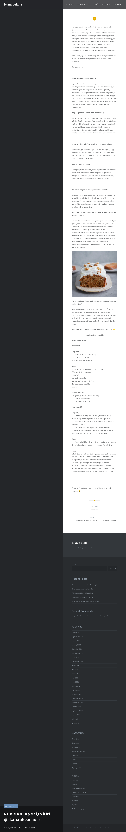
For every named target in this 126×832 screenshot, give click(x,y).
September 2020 (77, 711)
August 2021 (76, 665)
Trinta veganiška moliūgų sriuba (82, 593)
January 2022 (76, 645)
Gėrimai (74, 763)
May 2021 (75, 678)
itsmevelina (13, 4)
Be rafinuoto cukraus (78, 751)
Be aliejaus (75, 739)
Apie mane (70, 4)
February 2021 (77, 690)
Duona (74, 759)
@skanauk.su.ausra (79, 30)
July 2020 (75, 719)
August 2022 (76, 641)
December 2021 (77, 649)
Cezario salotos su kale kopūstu (82, 589)
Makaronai (75, 772)
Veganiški (75, 801)
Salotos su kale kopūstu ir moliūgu (83, 597)
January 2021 (76, 694)
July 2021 (75, 669)
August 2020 (76, 715)
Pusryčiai (75, 780)
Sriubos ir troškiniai (78, 788)
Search (74, 565)
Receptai (106, 4)
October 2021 (76, 657)
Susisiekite (117, 4)
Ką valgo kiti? (83, 4)
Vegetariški (75, 805)
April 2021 (75, 682)
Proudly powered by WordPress (84, 828)
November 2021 (77, 653)
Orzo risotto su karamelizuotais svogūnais (86, 585)
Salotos (74, 784)
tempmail (75, 616)
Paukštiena (75, 776)
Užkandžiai (75, 796)
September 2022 (77, 637)
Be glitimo (75, 743)
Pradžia (96, 4)
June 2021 (75, 674)
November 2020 (77, 702)
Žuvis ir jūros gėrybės (79, 809)
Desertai (75, 755)
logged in (83, 548)
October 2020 (76, 707)
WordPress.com (110, 828)
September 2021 (77, 661)
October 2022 (76, 632)
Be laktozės (76, 747)
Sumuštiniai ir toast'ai (79, 792)
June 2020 (75, 723)
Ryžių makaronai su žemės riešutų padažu (85, 601)
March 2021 (76, 686)
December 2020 (77, 698)
